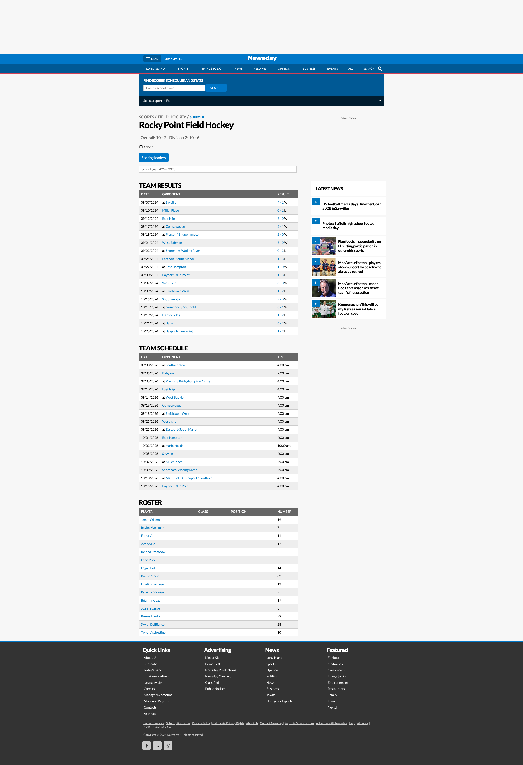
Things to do (211, 68)
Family (332, 695)
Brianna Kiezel (151, 600)
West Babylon (172, 242)
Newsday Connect (218, 676)
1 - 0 (280, 267)
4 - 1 (280, 202)
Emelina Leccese (152, 584)
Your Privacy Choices (157, 726)
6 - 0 (280, 283)
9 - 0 (280, 299)
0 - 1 (280, 210)
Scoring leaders (154, 157)
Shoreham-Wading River (183, 250)
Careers (149, 689)
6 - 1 (280, 307)
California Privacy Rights (228, 723)
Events (332, 68)
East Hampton (176, 267)
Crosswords (336, 670)
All (350, 68)
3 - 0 (280, 218)
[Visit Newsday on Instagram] (168, 745)
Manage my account (158, 695)
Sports (183, 68)
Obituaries (335, 664)
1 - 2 (280, 291)
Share (148, 146)
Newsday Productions (220, 670)
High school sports (279, 701)
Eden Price (148, 560)
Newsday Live (153, 682)
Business (309, 68)
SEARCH (369, 68)
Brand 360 (212, 664)
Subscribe (151, 664)
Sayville (171, 202)
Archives (150, 713)
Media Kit (212, 657)
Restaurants (336, 689)
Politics (271, 676)
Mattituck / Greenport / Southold (189, 478)
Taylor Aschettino (153, 632)
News (238, 68)
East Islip (168, 218)
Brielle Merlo (150, 576)
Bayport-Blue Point (176, 275)
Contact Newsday (271, 723)
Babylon (171, 323)
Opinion (284, 68)
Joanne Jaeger (151, 608)
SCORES (146, 116)
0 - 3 (280, 250)
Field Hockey (172, 116)
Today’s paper (153, 670)
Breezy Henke (150, 616)
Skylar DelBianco (153, 624)
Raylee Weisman (152, 528)
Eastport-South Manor (178, 259)
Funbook (334, 657)
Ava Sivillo (148, 544)
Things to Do (337, 676)
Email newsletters (156, 676)
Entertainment (338, 682)
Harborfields (171, 315)
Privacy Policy (201, 723)
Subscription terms (178, 723)
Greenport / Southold (181, 307)
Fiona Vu (147, 535)
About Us (150, 657)
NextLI (332, 707)
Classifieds (212, 682)
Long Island (155, 68)
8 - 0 (280, 242)
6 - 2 (280, 323)
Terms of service (153, 723)
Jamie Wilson (150, 520)
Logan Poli (148, 568)
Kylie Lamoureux (152, 592)
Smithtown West (177, 291)
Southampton (172, 299)
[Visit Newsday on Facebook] (146, 745)
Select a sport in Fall (157, 101)
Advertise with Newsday (331, 723)
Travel (332, 701)
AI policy (362, 723)
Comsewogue (175, 226)
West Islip (169, 283)
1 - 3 (280, 259)
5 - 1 (280, 226)
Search (216, 88)
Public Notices (215, 689)
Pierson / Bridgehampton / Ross (188, 381)
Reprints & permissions (299, 723)
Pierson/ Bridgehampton (183, 234)
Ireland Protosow (153, 552)
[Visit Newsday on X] (157, 745)
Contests (150, 707)
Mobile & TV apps (156, 701)
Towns (270, 695)
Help (352, 723)
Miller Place (170, 210)
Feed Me (260, 68)
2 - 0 (280, 234)
